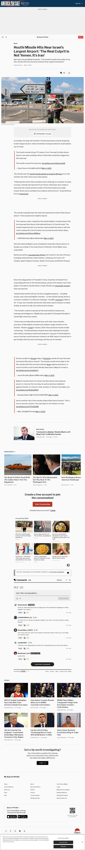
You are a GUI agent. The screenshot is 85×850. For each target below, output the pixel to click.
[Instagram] (15, 831)
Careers (32, 792)
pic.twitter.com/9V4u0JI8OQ (27, 390)
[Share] (69, 73)
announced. (23, 194)
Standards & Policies (62, 795)
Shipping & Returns (62, 792)
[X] (10, 831)
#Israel (33, 358)
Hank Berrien (18, 65)
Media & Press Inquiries (63, 789)
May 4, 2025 (46, 168)
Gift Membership (35, 798)
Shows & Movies (9, 787)
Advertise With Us (35, 787)
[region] (42, 842)
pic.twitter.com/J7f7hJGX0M (27, 407)
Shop (5, 792)
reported (58, 300)
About (32, 784)
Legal (58, 787)
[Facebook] (6, 831)
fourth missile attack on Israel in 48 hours (46, 174)
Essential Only (63, 842)
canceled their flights (36, 255)
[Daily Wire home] (42, 37)
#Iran (49, 364)
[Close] (82, 842)
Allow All (63, 846)
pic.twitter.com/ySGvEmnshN (53, 163)
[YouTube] (19, 831)
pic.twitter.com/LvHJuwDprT (27, 370)
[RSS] (24, 831)
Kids (5, 795)
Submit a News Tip (62, 798)
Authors (32, 789)
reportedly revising (62, 286)
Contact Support (35, 795)
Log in (52, 510)
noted (30, 328)
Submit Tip (42, 763)
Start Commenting (42, 504)
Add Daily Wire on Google (43, 134)
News (5, 784)
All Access (7, 789)
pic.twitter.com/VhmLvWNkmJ (28, 233)
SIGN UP (81, 37)
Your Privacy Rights (62, 784)
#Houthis (47, 358)
